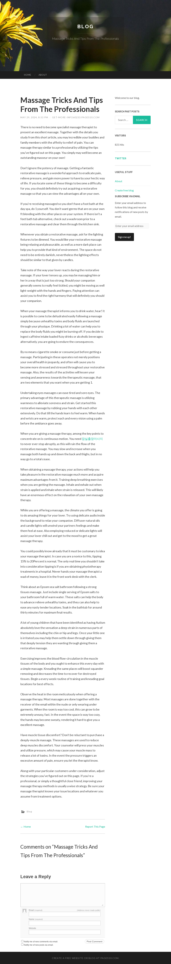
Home (27, 74)
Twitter (120, 158)
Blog (85, 26)
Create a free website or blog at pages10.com (85, 958)
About (43, 74)
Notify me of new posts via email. (38, 945)
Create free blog (124, 190)
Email (35, 910)
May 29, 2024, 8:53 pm (34, 117)
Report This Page (95, 826)
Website (32, 928)
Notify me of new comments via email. (41, 941)
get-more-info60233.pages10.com (76, 117)
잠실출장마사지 (92, 439)
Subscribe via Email (127, 196)
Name (36, 919)
